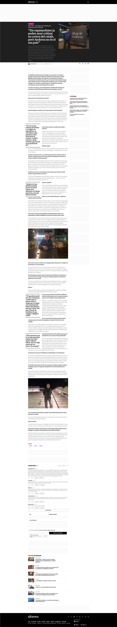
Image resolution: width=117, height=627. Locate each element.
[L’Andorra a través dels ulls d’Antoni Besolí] (31, 587)
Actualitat (34, 621)
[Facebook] (80, 63)
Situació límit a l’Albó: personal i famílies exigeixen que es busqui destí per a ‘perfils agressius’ (45, 561)
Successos (37, 598)
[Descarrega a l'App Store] (76, 625)
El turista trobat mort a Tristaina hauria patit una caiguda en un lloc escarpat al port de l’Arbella (79, 106)
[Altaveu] (31, 2)
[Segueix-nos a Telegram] (85, 616)
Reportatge (37, 585)
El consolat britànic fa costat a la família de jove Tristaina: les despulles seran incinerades (46, 594)
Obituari (64, 621)
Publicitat (39, 623)
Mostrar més (48, 510)
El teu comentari (32, 520)
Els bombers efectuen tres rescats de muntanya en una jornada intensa (47, 601)
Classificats (58, 621)
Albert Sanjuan (33, 63)
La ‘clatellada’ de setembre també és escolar (45, 580)
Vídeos (52, 621)
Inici (29, 621)
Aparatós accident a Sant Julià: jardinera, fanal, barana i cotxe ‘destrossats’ (78, 99)
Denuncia (42, 493)
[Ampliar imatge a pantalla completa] (66, 230)
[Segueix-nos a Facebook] (68, 616)
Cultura (43, 621)
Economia (37, 565)
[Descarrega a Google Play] (83, 625)
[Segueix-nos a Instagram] (77, 616)
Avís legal (68, 623)
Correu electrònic (53, 514)
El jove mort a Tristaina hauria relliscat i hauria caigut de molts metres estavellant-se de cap (79, 102)
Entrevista (31, 23)
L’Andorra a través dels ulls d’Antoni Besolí (45, 587)
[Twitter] (82, 63)
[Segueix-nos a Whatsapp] (82, 616)
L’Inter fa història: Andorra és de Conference (77, 115)
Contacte (34, 623)
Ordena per (60, 465)
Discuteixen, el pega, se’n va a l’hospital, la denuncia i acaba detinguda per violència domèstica (79, 111)
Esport (48, 621)
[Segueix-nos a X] (71, 616)
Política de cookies (61, 623)
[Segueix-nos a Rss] (88, 616)
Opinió (38, 621)
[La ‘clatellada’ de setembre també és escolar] (31, 580)
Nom (30, 514)
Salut (36, 572)
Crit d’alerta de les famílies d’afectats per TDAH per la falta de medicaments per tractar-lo (46, 574)
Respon (36, 493)
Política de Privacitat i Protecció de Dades (47, 530)
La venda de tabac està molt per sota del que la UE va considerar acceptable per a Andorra (46, 568)
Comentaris (49, 63)
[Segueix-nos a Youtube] (74, 616)
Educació (37, 579)
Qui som (29, 623)
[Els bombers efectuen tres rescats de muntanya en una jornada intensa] (31, 600)
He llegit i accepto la (43, 530)
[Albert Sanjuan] (29, 64)
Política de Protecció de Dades (49, 623)
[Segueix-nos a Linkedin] (79, 616)
